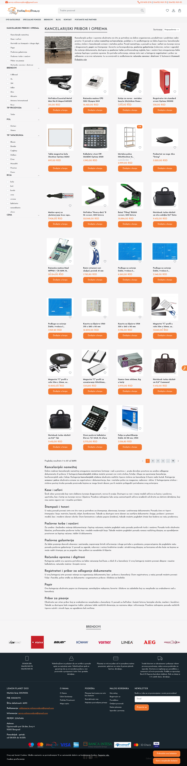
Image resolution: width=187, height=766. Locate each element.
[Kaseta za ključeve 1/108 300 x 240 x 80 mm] (130, 307)
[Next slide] (176, 642)
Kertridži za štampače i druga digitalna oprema (26, 43)
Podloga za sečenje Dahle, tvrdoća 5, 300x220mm (57, 326)
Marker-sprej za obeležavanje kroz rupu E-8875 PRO (59, 214)
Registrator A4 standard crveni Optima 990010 (164, 100)
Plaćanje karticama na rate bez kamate (95, 694)
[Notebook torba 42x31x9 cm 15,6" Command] (165, 363)
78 (173, 461)
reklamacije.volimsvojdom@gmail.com (36, 708)
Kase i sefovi (16, 39)
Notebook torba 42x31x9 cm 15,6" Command (164, 381)
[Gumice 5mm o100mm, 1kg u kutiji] (130, 363)
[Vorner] (105, 647)
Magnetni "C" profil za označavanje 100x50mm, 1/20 (94, 381)
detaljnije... (71, 674)
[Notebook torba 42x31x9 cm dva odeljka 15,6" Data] (165, 195)
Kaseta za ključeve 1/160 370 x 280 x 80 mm (94, 325)
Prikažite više (81, 60)
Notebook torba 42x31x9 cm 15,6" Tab (59, 436)
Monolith (14, 164)
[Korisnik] (173, 10)
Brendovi (48, 20)
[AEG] (149, 647)
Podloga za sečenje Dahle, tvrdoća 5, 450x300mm (162, 270)
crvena (13, 199)
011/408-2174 (145, 2)
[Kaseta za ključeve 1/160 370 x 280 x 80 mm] (95, 307)
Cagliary (13, 151)
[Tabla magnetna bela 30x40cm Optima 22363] (60, 137)
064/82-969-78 (160, 2)
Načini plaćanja (115, 707)
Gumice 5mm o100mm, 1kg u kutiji (129, 381)
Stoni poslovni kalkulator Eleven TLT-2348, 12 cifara (95, 436)
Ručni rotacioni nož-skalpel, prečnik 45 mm (93, 269)
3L (11, 79)
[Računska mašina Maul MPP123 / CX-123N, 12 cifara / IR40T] (60, 251)
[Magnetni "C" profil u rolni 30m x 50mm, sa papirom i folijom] (165, 307)
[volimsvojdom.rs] (21, 10)
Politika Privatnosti (67, 700)
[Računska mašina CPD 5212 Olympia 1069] (95, 81)
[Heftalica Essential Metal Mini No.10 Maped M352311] (60, 81)
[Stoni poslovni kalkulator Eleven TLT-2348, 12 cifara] (95, 418)
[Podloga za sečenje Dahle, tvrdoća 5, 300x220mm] (60, 307)
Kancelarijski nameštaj (20, 35)
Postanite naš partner (86, 20)
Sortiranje (157, 30)
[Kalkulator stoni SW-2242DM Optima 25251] (95, 137)
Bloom (12, 142)
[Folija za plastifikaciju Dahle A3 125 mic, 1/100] (130, 418)
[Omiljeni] (167, 10)
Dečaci (13, 126)
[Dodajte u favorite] (70, 91)
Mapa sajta (64, 704)
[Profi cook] (172, 647)
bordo (12, 190)
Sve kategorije (13, 20)
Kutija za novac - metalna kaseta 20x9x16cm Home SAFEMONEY (130, 100)
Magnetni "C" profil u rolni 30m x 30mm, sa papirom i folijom (58, 381)
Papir (13, 48)
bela (12, 182)
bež (11, 186)
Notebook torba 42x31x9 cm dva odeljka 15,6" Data (164, 214)
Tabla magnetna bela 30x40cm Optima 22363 (58, 155)
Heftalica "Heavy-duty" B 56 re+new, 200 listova (94, 214)
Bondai (13, 146)
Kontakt (68, 20)
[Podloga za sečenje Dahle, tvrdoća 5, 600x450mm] (130, 251)
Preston (13, 168)
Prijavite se (142, 707)
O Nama (63, 693)
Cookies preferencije (16, 759)
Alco (12, 92)
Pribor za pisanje (17, 61)
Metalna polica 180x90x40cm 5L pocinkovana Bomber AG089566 (127, 156)
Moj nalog (113, 693)
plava (12, 212)
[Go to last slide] (11, 642)
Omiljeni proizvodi (116, 704)
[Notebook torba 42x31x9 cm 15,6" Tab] (60, 418)
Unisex (13, 130)
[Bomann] (82, 647)
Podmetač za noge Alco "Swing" (164, 155)
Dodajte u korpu (60, 110)
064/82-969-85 (175, 2)
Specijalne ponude (32, 20)
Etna (12, 159)
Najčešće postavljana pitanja (96, 702)
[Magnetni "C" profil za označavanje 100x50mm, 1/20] (95, 363)
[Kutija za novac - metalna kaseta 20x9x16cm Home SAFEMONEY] (130, 81)
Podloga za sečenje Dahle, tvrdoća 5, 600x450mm (127, 270)
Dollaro (13, 155)
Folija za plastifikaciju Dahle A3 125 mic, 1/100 (128, 436)
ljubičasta (14, 203)
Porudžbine (114, 700)
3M (11, 83)
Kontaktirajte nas (91, 699)
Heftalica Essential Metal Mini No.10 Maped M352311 (60, 100)
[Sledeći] (178, 461)
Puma (12, 172)
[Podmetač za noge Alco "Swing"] (165, 137)
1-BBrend (14, 75)
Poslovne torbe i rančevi (20, 56)
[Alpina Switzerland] (37, 647)
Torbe (12, 114)
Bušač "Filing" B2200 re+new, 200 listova (127, 214)
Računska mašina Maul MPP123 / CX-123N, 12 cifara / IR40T (58, 270)
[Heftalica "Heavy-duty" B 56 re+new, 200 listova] (95, 195)
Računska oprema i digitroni (22, 65)
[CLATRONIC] (15, 647)
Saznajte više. (103, 755)
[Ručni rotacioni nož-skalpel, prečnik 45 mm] (95, 251)
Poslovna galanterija (19, 52)
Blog (58, 20)
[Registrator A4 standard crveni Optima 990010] (165, 81)
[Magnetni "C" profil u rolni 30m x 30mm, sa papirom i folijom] (60, 363)
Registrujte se (115, 697)
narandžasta (15, 208)
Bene (12, 105)
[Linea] (127, 647)
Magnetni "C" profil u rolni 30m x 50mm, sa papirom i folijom (162, 326)
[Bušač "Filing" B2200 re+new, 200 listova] (130, 195)
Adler (12, 88)
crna (12, 195)
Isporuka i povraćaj (117, 710)
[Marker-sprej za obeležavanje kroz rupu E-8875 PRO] (60, 195)
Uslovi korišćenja (66, 697)
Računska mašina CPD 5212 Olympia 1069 (93, 100)
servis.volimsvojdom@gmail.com (23, 2)
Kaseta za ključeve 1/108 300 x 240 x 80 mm (129, 325)
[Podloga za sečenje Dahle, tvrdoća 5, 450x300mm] (165, 251)
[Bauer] (60, 647)
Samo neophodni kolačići (167, 761)
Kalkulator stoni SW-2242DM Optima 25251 (93, 155)
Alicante (13, 96)
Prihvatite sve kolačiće (167, 754)
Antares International (19, 101)
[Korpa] (179, 10)
